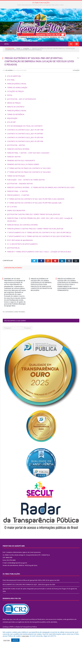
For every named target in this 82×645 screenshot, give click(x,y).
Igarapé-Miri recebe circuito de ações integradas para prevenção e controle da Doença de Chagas (34, 589)
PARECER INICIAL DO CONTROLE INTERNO (22, 225)
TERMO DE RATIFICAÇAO (16, 176)
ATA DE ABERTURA (14, 76)
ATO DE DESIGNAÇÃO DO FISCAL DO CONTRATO (24, 126)
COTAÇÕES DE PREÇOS (15, 91)
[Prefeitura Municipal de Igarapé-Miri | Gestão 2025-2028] (41, 25)
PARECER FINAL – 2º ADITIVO (17, 191)
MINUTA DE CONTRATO (15, 107)
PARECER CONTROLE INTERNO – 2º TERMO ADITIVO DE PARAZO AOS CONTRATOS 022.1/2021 (41, 187)
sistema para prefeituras (29, 619)
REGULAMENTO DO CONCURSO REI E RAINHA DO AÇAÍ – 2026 (40, 5)
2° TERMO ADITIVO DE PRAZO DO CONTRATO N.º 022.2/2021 (29, 172)
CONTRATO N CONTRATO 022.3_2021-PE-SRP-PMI (25, 137)
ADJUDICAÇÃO (12, 118)
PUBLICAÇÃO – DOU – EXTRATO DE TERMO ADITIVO (26, 180)
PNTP (11, 627)
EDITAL (9, 95)
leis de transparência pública (36, 622)
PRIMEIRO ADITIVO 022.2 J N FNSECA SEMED (23, 164)
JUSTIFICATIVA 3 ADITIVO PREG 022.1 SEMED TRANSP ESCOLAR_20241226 (33, 214)
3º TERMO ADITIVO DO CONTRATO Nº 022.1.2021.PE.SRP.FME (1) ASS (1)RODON (35, 199)
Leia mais (25, 636)
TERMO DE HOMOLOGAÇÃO (17, 87)
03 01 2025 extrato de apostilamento (20, 240)
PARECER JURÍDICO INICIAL (16, 84)
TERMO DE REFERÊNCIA (15, 114)
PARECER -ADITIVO (14, 157)
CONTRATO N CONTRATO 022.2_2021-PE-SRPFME (25, 134)
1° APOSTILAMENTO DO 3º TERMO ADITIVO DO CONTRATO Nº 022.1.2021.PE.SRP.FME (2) (39, 232)
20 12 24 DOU (12, 207)
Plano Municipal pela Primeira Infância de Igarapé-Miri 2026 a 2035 (24, 580)
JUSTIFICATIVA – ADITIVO (16, 145)
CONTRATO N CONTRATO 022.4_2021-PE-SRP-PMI (25, 141)
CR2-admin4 (8, 70)
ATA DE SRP (11, 122)
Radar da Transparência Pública (26, 627)
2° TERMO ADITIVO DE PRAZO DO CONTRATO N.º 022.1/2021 (29, 168)
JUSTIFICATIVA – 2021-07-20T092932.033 (21, 99)
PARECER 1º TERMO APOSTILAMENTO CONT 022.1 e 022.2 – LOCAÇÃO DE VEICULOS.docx (39, 252)
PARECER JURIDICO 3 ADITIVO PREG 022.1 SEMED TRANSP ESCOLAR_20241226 (35, 229)
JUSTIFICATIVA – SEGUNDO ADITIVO (20, 184)
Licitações (76, 70)
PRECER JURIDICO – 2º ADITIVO (18, 195)
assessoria (52, 619)
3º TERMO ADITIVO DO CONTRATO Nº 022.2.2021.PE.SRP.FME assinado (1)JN (34, 203)
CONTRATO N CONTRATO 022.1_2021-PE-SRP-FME (25, 130)
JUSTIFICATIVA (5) (13, 248)
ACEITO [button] (15, 640)
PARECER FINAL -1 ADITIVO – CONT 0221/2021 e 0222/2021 (28, 153)
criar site (15, 619)
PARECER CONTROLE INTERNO (18, 149)
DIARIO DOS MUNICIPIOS (16, 210)
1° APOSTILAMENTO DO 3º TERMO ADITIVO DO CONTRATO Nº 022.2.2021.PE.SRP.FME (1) (39, 236)
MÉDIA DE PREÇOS (14, 103)
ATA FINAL (11, 80)
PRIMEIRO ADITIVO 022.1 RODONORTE (21, 160)
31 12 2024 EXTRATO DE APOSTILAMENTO (22, 244)
